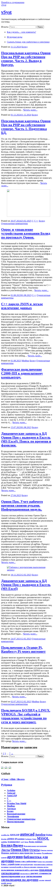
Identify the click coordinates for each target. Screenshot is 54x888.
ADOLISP (14, 835)
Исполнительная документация (35, 846)
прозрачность (25, 873)
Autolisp (40, 834)
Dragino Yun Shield (16, 803)
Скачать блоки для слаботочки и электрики (28, 42)
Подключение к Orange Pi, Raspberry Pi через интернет (23, 649)
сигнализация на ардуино (19, 879)
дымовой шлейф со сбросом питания (22, 867)
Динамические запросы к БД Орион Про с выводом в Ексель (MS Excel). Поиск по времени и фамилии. (26, 439)
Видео (18, 845)
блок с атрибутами (10, 864)
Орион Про (20, 850)
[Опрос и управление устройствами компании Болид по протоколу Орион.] (28, 216)
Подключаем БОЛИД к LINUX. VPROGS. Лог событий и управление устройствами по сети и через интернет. (25, 716)
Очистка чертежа (46, 850)
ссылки (41, 880)
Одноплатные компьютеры (14, 223)
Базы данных (35, 842)
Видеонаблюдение (16, 814)
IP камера (20, 839)
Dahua (49, 835)
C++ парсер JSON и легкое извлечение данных (22, 306)
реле (23, 876)
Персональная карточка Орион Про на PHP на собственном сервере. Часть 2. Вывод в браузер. (26, 59)
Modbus (25, 360)
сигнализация (34, 876)
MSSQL (43, 838)
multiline (4, 842)
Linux (34, 839)
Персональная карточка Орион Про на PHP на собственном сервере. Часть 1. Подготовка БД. (26, 127)
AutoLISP (12, 795)
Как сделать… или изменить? (21, 32)
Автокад (11, 808)
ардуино (15, 856)
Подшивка (37, 853)
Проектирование (15, 821)
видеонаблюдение (26, 864)
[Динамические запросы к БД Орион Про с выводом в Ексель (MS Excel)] (27, 570)
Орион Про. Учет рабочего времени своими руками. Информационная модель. (22, 505)
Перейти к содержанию (12, 2)
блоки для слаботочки (26, 861)
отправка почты (42, 867)
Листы (5, 849)
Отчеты (34, 849)
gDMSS (10, 839)
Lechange (28, 839)
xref (22, 842)
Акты (26, 842)
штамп (9, 883)
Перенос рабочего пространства (17, 853)
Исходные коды (14, 37)
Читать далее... (30, 110)
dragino (4, 839)
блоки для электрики (44, 861)
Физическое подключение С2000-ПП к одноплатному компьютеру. (22, 373)
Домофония (13, 816)
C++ (36, 221)
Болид (24, 47)
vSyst (3, 5)
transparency (14, 842)
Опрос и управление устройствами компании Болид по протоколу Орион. (25, 233)
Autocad (11, 793)
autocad (27, 834)
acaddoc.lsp (5, 835)
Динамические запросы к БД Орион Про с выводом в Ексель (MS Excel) (26, 585)
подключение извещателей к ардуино (20, 870)
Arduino (11, 790)
